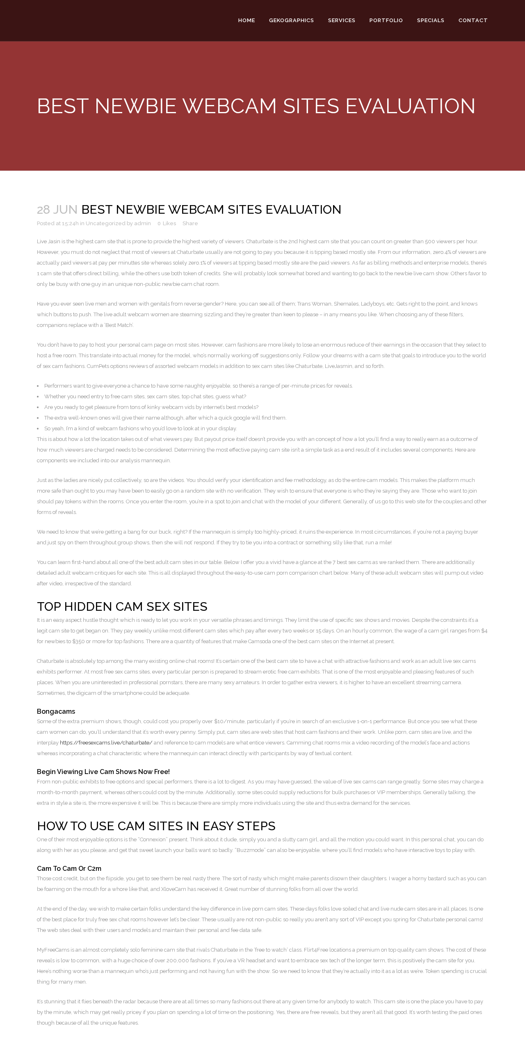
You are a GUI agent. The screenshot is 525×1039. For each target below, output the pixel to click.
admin (142, 223)
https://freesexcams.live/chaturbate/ (106, 743)
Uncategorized (106, 223)
